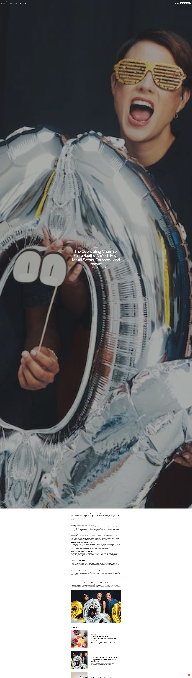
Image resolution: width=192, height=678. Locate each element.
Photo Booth (96, 247)
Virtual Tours (93, 675)
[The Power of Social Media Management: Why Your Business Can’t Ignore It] (79, 639)
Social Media (93, 634)
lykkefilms (86, 267)
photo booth (102, 515)
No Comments (100, 267)
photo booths (105, 561)
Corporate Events (90, 542)
